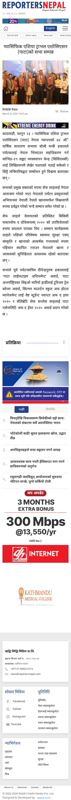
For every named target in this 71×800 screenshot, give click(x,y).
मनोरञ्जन (43, 742)
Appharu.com (44, 797)
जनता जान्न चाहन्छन (47, 754)
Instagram (19, 717)
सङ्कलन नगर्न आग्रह (35, 450)
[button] (65, 28)
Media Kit (47, 787)
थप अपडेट (35, 493)
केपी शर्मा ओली (12, 35)
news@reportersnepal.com (25, 674)
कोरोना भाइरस (30, 35)
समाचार (9, 757)
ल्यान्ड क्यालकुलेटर (47, 717)
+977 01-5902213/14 (22, 669)
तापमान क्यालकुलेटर (48, 728)
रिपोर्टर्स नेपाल (10, 110)
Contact (35, 787)
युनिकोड (42, 700)
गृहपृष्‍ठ (8, 752)
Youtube (16, 724)
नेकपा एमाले (48, 35)
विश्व (7, 774)
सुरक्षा (40, 759)
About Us (8, 787)
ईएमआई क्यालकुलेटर (48, 711)
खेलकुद (8, 768)
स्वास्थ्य (41, 748)
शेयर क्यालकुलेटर (46, 706)
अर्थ (7, 763)
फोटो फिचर (43, 765)
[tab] (21, 410)
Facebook (19, 701)
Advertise (22, 787)
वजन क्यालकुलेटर (46, 723)
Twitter (17, 709)
